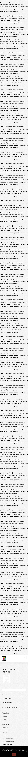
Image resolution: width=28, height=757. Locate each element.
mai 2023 (5, 716)
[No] (26, 751)
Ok (14, 754)
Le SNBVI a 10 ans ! (8, 698)
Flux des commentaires (8, 741)
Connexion (5, 735)
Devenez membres (8, 702)
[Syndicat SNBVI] (4, 659)
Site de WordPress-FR (8, 744)
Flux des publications (8, 738)
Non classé (5, 727)
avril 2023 (5, 719)
